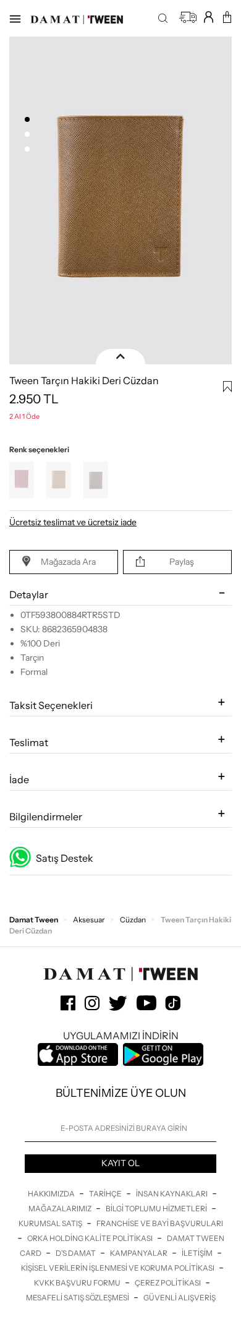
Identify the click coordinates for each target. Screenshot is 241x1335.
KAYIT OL (120, 1163)
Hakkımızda (52, 1193)
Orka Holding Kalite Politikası (90, 1238)
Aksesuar (89, 919)
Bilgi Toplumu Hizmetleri (157, 1208)
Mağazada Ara (68, 561)
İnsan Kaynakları (172, 1193)
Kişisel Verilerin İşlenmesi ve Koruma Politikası (118, 1268)
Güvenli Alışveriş (179, 1297)
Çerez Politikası (168, 1282)
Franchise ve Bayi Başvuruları (159, 1223)
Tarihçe (106, 1193)
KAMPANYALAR (139, 1253)
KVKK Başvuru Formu (78, 1282)
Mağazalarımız (60, 1208)
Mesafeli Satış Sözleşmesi (78, 1297)
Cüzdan (133, 919)
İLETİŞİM (198, 1253)
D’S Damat (76, 1253)
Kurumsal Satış (51, 1223)
